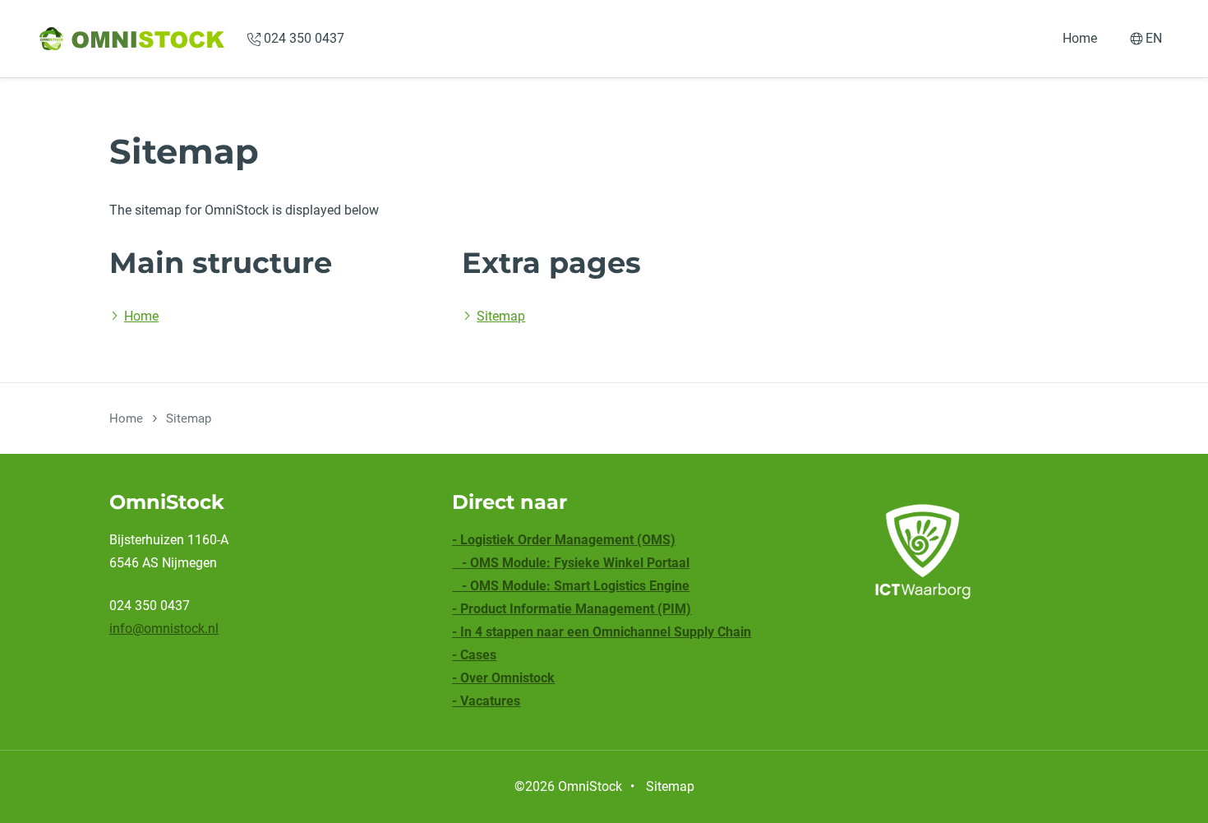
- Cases (474, 655)
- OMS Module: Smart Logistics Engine (570, 586)
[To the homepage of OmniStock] (131, 38)
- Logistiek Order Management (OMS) (563, 540)
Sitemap (501, 316)
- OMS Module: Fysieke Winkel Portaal (570, 563)
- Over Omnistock (503, 678)
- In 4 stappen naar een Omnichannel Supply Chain (601, 632)
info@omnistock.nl (164, 628)
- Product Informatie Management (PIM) (571, 609)
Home (1080, 38)
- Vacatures (486, 701)
